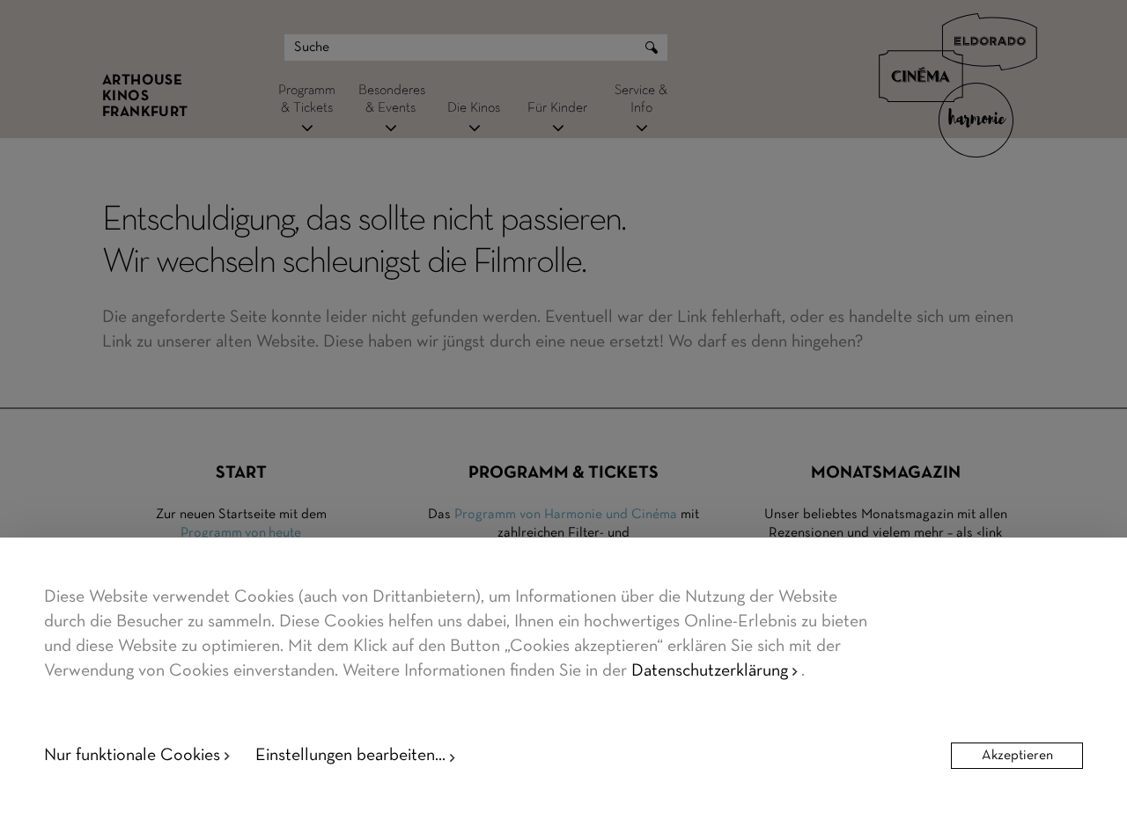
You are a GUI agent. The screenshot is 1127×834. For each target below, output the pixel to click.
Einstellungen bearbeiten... (350, 756)
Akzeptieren (1017, 756)
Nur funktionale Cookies (132, 756)
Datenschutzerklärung (709, 671)
